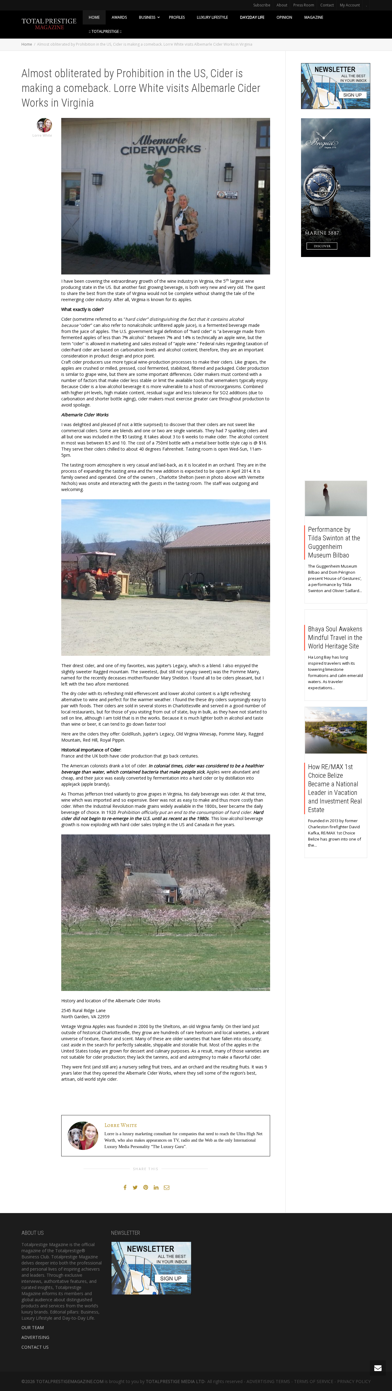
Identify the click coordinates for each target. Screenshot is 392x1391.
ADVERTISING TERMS (268, 1381)
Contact (327, 5)
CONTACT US (35, 1347)
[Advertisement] (336, 370)
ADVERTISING (35, 1337)
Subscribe (261, 5)
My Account (350, 5)
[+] (336, 498)
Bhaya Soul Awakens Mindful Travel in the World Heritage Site (335, 637)
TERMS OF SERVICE (313, 1381)
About (282, 5)
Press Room (303, 5)
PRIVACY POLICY (354, 1381)
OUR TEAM (32, 1327)
